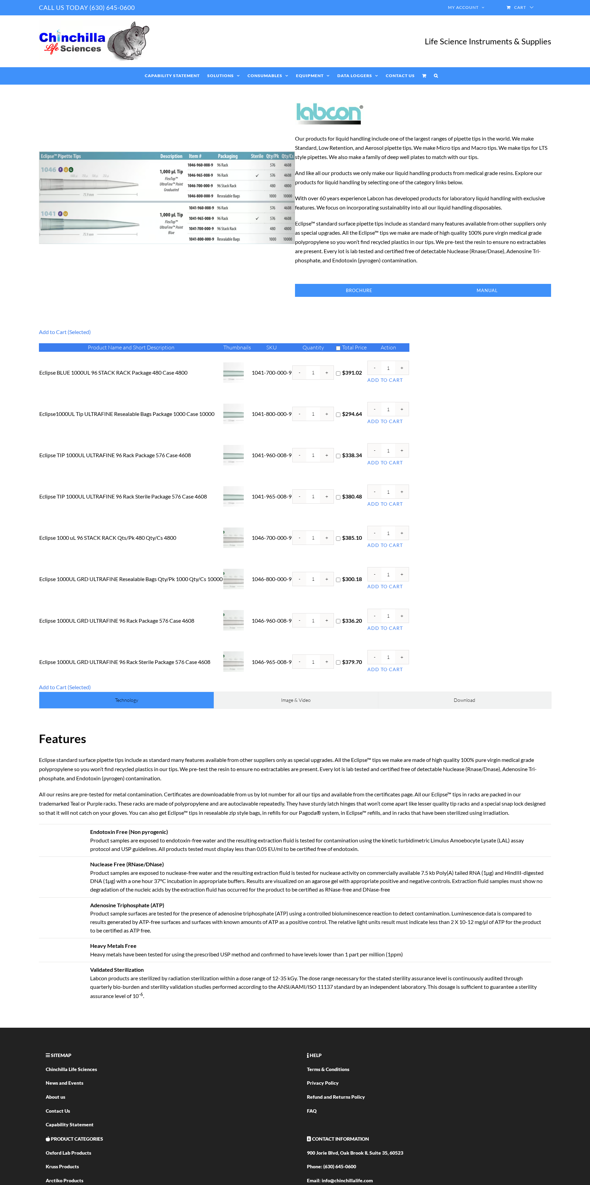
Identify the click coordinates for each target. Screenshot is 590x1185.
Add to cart (385, 380)
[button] (436, 75)
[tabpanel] (295, 866)
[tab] (126, 700)
